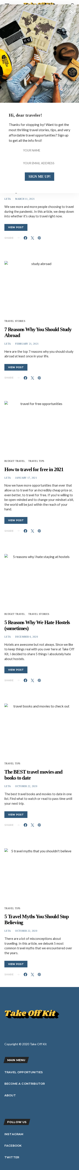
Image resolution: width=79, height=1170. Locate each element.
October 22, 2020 (26, 786)
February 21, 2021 (27, 343)
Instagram (13, 1134)
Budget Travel (14, 461)
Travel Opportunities (23, 1072)
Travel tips (36, 461)
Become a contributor (24, 1083)
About (10, 1095)
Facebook (13, 1145)
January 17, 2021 (26, 477)
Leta (7, 199)
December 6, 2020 (26, 636)
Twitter (11, 1157)
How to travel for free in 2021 (33, 469)
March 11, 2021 (25, 199)
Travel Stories (14, 321)
